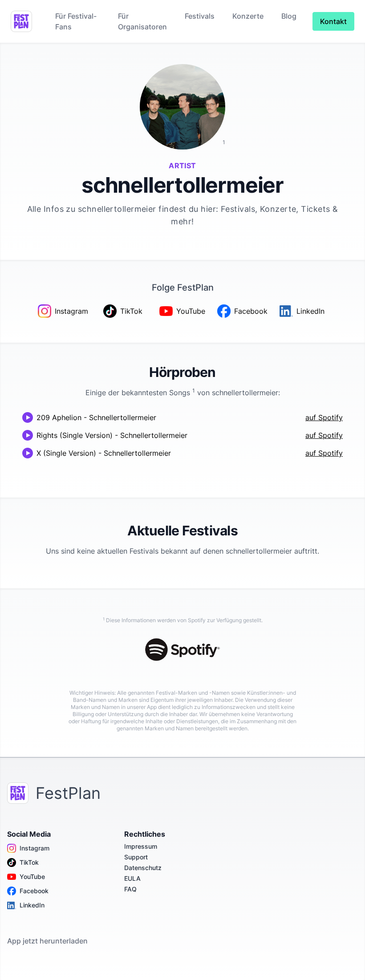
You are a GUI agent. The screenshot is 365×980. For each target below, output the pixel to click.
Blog (288, 16)
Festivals (200, 16)
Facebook (34, 891)
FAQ (130, 889)
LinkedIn (32, 905)
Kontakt (333, 21)
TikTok (29, 862)
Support (136, 857)
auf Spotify (324, 417)
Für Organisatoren (142, 21)
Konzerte (248, 16)
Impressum (140, 846)
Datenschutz (143, 867)
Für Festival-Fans (76, 21)
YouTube (32, 876)
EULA (132, 878)
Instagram (34, 848)
